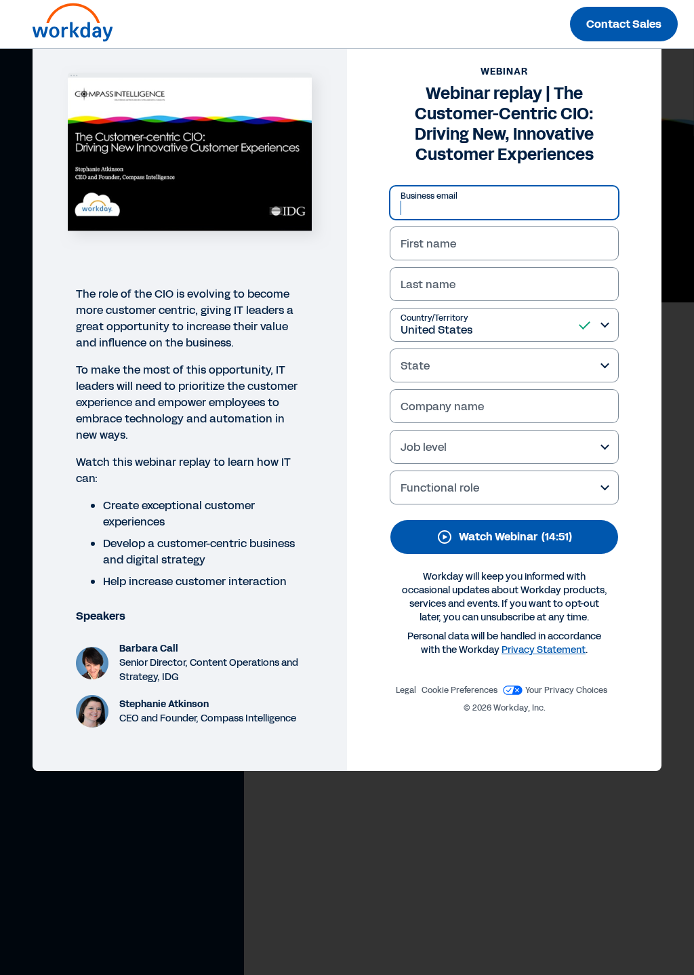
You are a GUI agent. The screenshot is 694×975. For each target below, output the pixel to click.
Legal (406, 690)
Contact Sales (623, 24)
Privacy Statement (544, 649)
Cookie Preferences (459, 690)
